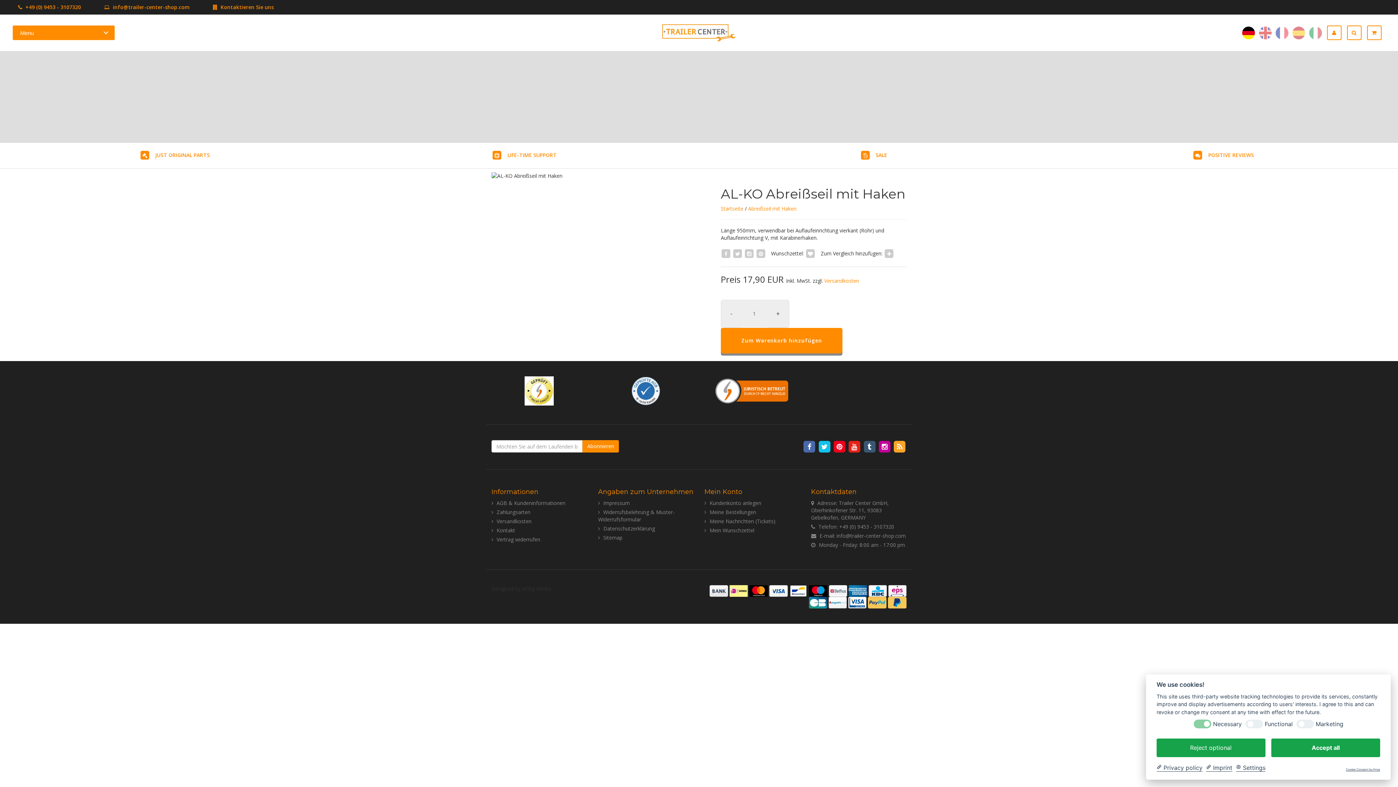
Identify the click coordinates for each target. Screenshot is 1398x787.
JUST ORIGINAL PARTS (182, 155)
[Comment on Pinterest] (761, 253)
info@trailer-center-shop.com (151, 7)
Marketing (1329, 723)
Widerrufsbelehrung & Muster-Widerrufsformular (636, 516)
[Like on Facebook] (726, 253)
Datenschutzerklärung (629, 528)
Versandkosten (841, 280)
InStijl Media (536, 588)
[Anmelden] (1337, 33)
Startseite (732, 208)
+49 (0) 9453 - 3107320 (52, 7)
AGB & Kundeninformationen (531, 503)
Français (1282, 33)
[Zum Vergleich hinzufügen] (889, 253)
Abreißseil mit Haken (772, 208)
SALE (881, 155)
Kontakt (506, 530)
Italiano (1315, 33)
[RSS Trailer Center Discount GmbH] (900, 446)
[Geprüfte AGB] (645, 390)
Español (1298, 33)
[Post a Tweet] (737, 253)
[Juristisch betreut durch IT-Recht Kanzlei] (752, 390)
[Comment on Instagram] (749, 253)
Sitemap (613, 537)
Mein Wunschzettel (732, 530)
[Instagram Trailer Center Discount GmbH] (885, 446)
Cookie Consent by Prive (1363, 769)
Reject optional (1211, 747)
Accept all (1326, 747)
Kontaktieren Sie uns (246, 7)
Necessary (1227, 723)
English (1265, 33)
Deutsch (1248, 33)
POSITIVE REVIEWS (1231, 155)
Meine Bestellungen (733, 512)
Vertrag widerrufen (518, 539)
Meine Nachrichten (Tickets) (742, 521)
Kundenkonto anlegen (735, 503)
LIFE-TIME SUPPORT (532, 155)
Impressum (616, 503)
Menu (27, 32)
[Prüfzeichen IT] (539, 390)
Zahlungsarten (513, 512)
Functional (1279, 723)
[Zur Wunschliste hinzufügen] (810, 253)
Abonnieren (600, 446)
